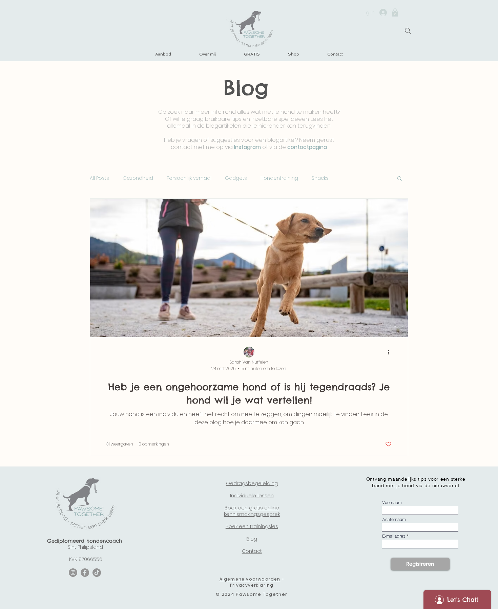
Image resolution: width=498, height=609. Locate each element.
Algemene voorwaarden (250, 579)
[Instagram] (73, 572)
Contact (252, 551)
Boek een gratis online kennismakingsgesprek (252, 510)
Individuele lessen (252, 495)
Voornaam (392, 502)
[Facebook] (85, 572)
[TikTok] (96, 572)
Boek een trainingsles (252, 526)
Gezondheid (138, 178)
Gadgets (236, 178)
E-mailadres (394, 536)
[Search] (408, 31)
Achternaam (394, 519)
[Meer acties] (391, 352)
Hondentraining (279, 178)
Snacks (320, 178)
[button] (395, 12)
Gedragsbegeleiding (252, 483)
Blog (251, 539)
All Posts (99, 178)
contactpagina (307, 147)
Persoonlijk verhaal (189, 178)
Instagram (247, 147)
